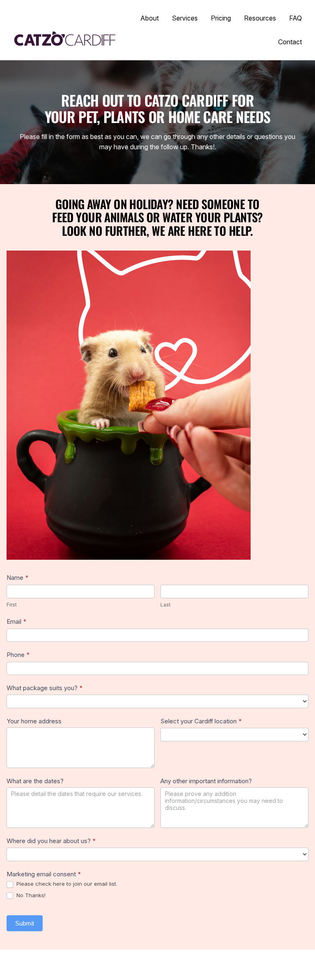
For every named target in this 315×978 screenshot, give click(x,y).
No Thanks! (30, 895)
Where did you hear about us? (51, 841)
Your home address (34, 721)
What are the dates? (35, 781)
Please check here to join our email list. (66, 883)
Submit (24, 923)
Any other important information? (206, 781)
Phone (18, 655)
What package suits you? (45, 688)
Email (17, 621)
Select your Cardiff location (201, 721)
